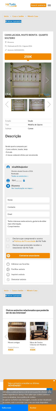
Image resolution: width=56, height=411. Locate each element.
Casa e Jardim (17, 291)
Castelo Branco (13, 347)
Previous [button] (8, 80)
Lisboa (32, 347)
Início (6, 291)
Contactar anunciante (29, 255)
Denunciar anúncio (18, 279)
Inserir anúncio (38, 5)
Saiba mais (6, 408)
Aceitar (33, 408)
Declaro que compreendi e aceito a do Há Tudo (29, 239)
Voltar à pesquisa (14, 21)
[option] (28, 80)
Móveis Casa (32, 291)
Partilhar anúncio (18, 269)
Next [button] (47, 80)
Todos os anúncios (19, 176)
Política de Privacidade (24, 241)
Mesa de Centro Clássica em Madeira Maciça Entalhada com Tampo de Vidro (39, 344)
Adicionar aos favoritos (20, 264)
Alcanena (15, 185)
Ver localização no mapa (21, 188)
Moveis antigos (14, 343)
